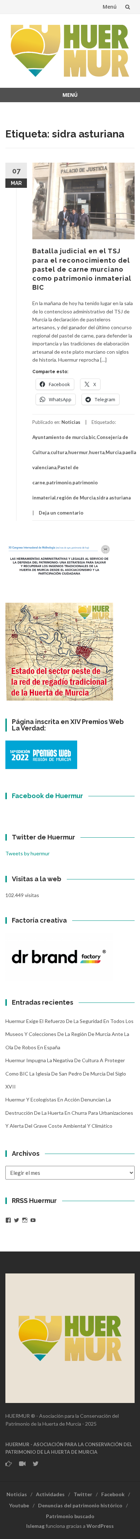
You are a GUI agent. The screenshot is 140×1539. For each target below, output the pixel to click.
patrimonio (58, 482)
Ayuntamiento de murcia (60, 437)
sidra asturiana (114, 498)
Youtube (19, 1505)
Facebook (113, 1494)
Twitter (83, 1494)
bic (92, 437)
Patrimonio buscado (70, 1516)
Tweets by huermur (27, 853)
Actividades (50, 1494)
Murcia (113, 452)
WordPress (100, 1526)
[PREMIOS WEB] (41, 754)
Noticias (70, 422)
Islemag (35, 1526)
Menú (110, 6)
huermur (78, 452)
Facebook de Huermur (47, 796)
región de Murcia (76, 498)
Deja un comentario (61, 513)
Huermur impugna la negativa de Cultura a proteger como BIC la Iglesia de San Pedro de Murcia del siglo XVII (65, 1073)
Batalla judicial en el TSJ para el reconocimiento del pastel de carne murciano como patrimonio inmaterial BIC (81, 269)
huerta (96, 452)
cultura (59, 452)
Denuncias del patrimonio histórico (80, 1505)
